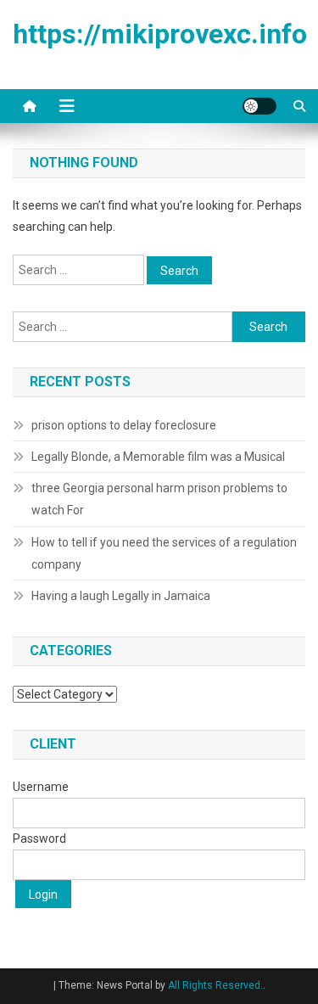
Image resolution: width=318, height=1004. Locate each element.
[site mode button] (259, 106)
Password (39, 838)
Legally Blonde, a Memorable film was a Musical (158, 456)
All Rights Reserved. (215, 985)
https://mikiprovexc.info (160, 34)
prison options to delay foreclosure (123, 425)
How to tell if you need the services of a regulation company (164, 553)
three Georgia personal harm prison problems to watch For (159, 499)
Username (41, 787)
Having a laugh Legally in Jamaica (120, 596)
